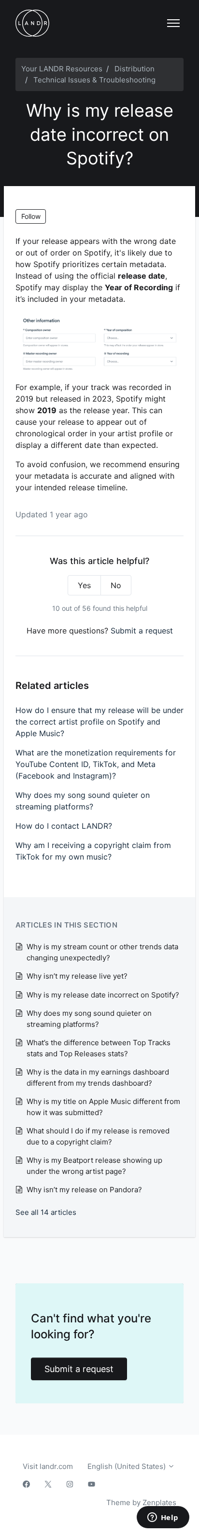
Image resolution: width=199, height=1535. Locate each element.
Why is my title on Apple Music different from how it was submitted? (103, 1107)
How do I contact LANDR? (63, 826)
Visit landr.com (48, 1466)
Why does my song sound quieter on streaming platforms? (82, 800)
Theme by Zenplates (141, 1502)
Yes (84, 585)
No (116, 585)
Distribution (134, 68)
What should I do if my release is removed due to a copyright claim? (98, 1136)
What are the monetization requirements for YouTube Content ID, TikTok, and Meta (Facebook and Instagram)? (95, 764)
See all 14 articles (45, 1212)
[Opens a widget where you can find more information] (162, 1518)
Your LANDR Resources (61, 68)
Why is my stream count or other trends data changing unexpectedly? (102, 952)
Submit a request (142, 630)
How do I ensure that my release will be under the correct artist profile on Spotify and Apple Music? (99, 721)
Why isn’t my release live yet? (77, 976)
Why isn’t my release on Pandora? (84, 1189)
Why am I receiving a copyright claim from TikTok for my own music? (93, 851)
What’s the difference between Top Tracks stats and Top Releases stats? (99, 1048)
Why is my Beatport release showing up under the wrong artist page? (94, 1166)
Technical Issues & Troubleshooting (94, 79)
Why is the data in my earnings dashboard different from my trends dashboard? (98, 1077)
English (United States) (127, 1466)
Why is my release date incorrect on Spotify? (103, 994)
